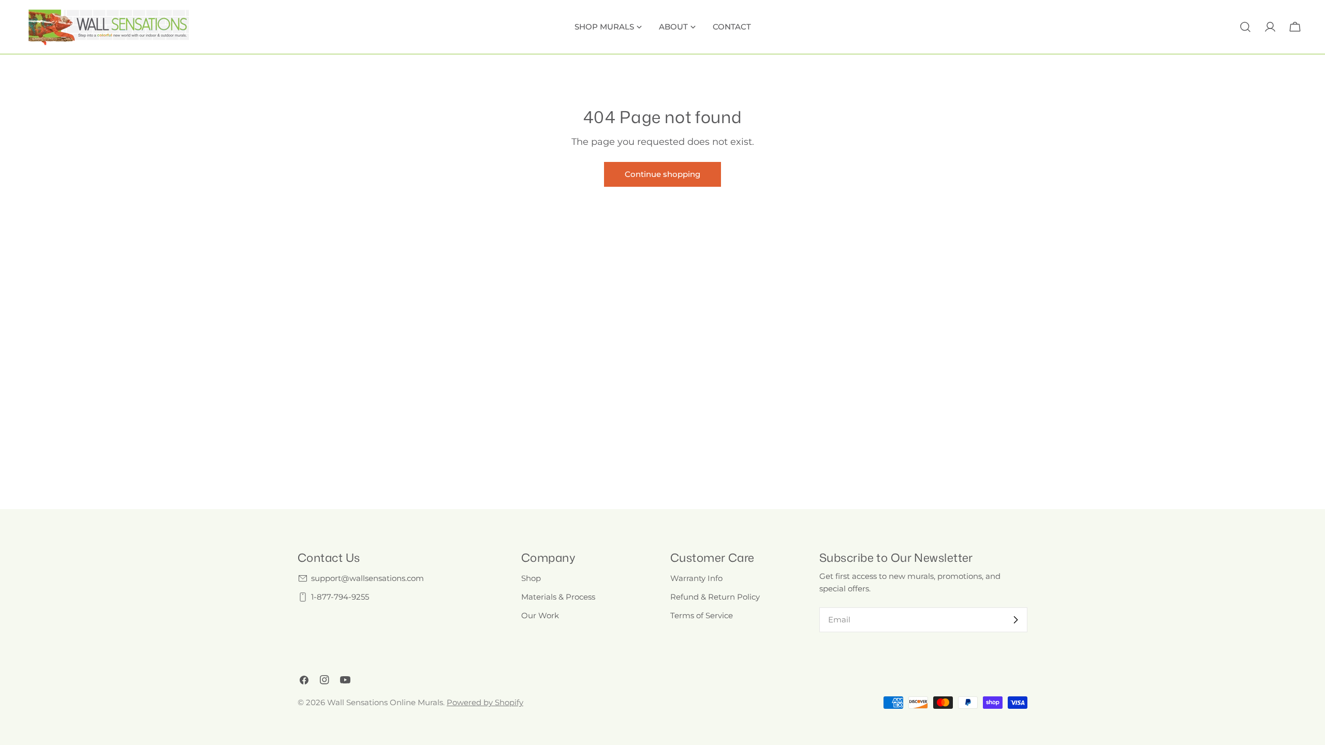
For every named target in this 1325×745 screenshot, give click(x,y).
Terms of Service (701, 615)
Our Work (540, 615)
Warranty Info (696, 578)
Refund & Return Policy (715, 597)
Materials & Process (558, 597)
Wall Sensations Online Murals (385, 702)
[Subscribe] (1015, 620)
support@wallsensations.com (367, 578)
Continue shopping (662, 174)
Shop (531, 578)
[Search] (1245, 27)
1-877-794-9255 (340, 597)
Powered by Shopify (485, 702)
